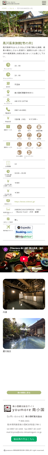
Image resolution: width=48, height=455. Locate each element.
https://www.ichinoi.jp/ (25, 202)
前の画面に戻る (24, 393)
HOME (4, 8)
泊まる (12, 8)
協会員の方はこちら (24, 439)
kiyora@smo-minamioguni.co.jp (26, 432)
